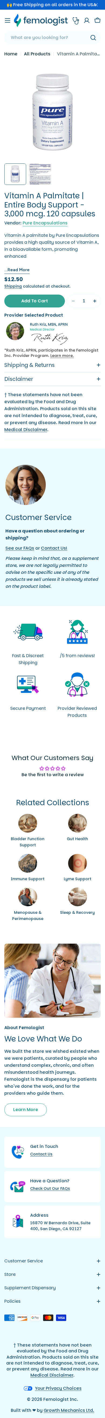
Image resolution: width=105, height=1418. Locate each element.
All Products (37, 54)
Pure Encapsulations (45, 223)
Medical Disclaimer (25, 430)
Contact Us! (54, 548)
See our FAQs (19, 548)
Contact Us (41, 1154)
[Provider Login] (76, 20)
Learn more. (62, 355)
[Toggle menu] (7, 20)
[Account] (86, 20)
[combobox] (52, 37)
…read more (17, 269)
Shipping (13, 286)
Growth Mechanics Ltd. (69, 1410)
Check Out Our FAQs (50, 1188)
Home (11, 54)
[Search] (93, 37)
